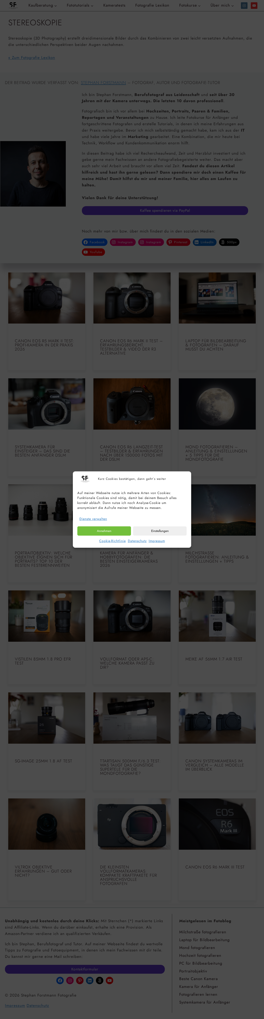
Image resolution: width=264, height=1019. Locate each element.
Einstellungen (160, 531)
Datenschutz (137, 540)
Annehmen (104, 531)
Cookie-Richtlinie (112, 540)
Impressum (157, 540)
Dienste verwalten (93, 519)
